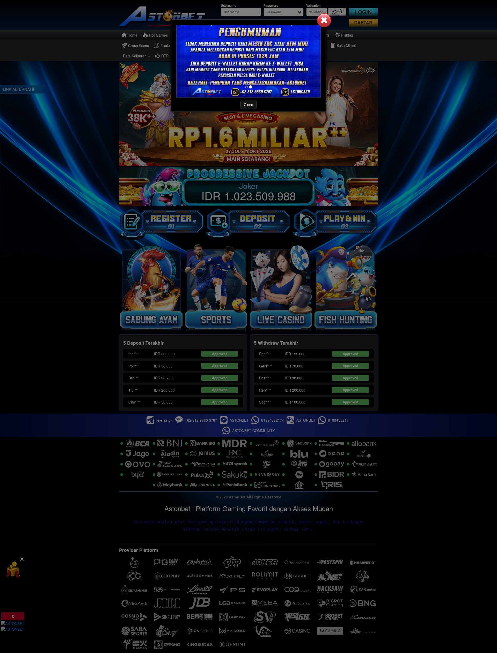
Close (248, 104)
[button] (324, 20)
